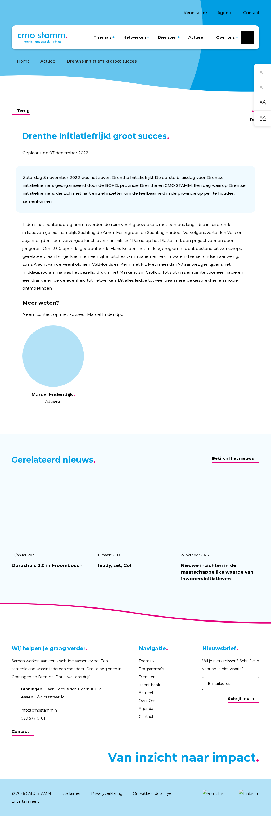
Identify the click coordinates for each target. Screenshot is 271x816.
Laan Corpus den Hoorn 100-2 (61, 689)
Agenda (225, 12)
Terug (23, 110)
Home (23, 61)
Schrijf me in (241, 698)
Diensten (167, 37)
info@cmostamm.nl (39, 710)
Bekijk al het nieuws (233, 458)
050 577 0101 (33, 718)
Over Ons (147, 700)
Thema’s (102, 37)
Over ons (225, 37)
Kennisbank (196, 12)
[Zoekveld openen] (247, 37)
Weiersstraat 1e (43, 697)
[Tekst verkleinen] (262, 87)
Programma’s (151, 669)
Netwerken (134, 37)
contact (44, 314)
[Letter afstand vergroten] (262, 102)
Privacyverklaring (107, 793)
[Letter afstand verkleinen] (262, 118)
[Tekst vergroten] (262, 71)
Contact (251, 12)
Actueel (196, 37)
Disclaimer (71, 793)
